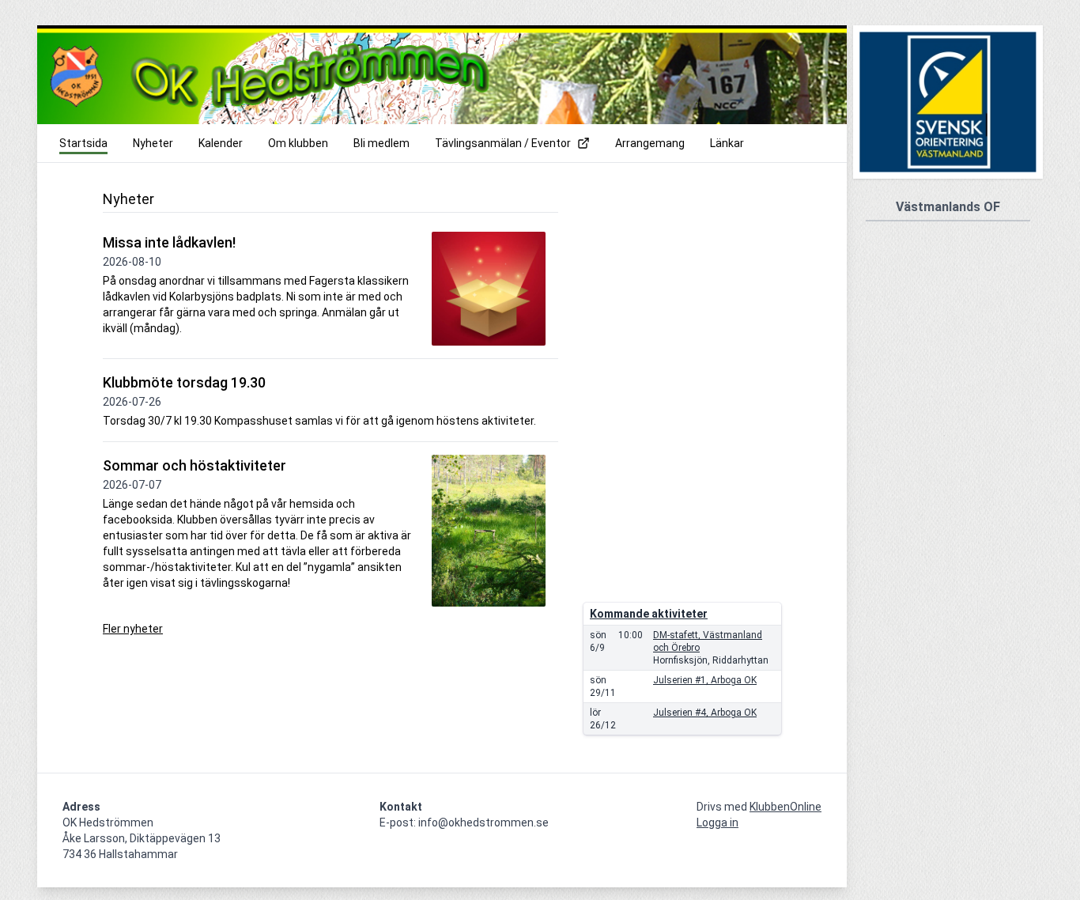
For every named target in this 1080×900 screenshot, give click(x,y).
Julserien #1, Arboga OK (705, 680)
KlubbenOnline (785, 806)
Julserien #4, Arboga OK (705, 712)
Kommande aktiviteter (649, 613)
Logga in (717, 822)
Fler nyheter (133, 628)
